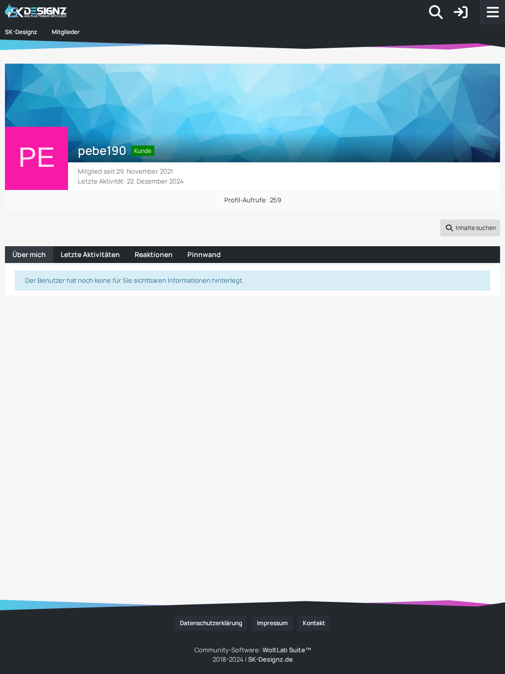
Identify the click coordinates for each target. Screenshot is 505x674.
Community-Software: (252, 649)
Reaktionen (154, 254)
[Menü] (492, 12)
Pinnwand (204, 254)
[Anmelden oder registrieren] (460, 12)
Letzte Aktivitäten (90, 254)
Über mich (29, 254)
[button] (470, 228)
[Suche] (436, 12)
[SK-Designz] (66, 12)
